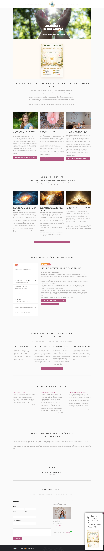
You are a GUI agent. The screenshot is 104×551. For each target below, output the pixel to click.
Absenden (17, 538)
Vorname (14, 511)
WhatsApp (67, 532)
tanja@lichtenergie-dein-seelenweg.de (64, 527)
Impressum (78, 547)
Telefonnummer (17, 520)
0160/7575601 (58, 525)
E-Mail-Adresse (17, 514)
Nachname (27, 511)
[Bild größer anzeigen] (93, 548)
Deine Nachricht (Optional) (19, 527)
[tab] (25, 267)
